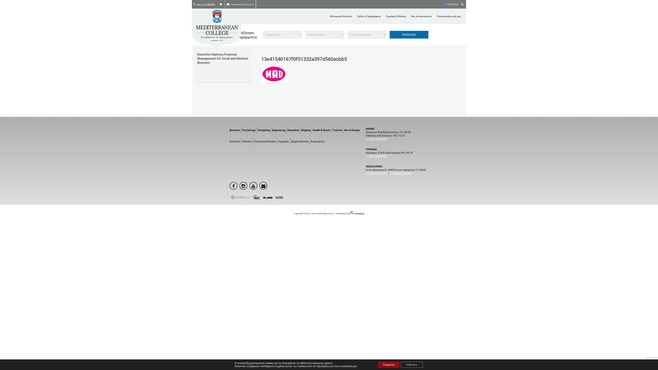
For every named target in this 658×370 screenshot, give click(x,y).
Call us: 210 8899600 (206, 4)
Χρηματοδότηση (300, 141)
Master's (247, 141)
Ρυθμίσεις (412, 364)
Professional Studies (265, 141)
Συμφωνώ (388, 364)
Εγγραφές (283, 141)
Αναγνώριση (318, 141)
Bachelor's (235, 141)
